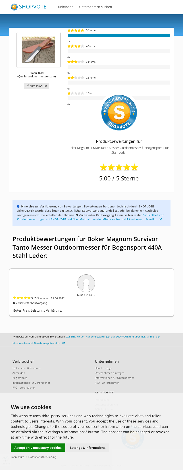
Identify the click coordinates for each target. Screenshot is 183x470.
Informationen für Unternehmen (115, 378)
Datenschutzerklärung (42, 457)
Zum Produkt (38, 86)
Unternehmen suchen (95, 7)
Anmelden (18, 373)
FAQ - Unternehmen (107, 383)
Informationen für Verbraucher (31, 383)
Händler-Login (103, 368)
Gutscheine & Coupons (26, 368)
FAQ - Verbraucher (23, 387)
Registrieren (19, 378)
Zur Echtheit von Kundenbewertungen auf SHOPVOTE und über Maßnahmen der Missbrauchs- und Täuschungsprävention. (90, 217)
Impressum (17, 457)
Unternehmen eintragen (110, 373)
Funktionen (65, 7)
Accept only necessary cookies (38, 447)
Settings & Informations (88, 447)
